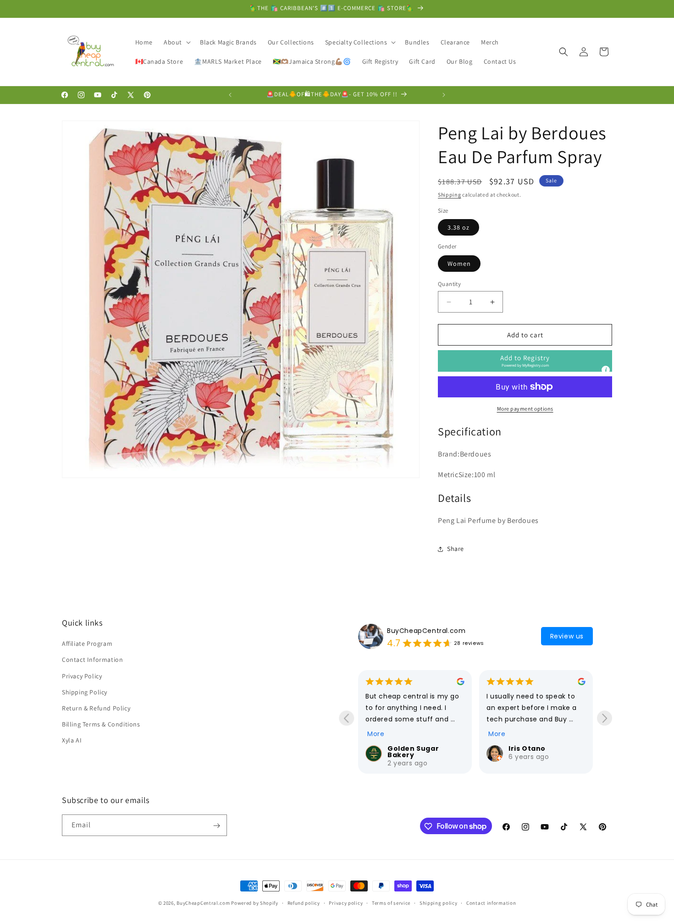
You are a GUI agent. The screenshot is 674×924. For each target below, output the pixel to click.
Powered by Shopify (254, 903)
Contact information (491, 902)
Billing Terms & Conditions (101, 724)
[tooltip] (606, 370)
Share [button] (455, 548)
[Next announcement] (444, 95)
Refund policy (303, 902)
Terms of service (391, 902)
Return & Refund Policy (96, 708)
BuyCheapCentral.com (426, 630)
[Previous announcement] (230, 95)
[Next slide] (604, 718)
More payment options (525, 408)
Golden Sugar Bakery (413, 751)
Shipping (449, 194)
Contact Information (92, 660)
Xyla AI (72, 741)
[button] (176, 42)
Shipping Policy (84, 692)
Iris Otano (527, 748)
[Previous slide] (346, 718)
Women (459, 263)
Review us (567, 636)
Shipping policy (439, 902)
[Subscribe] (216, 825)
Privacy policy (346, 902)
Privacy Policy (82, 676)
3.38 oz (458, 227)
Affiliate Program (87, 643)
